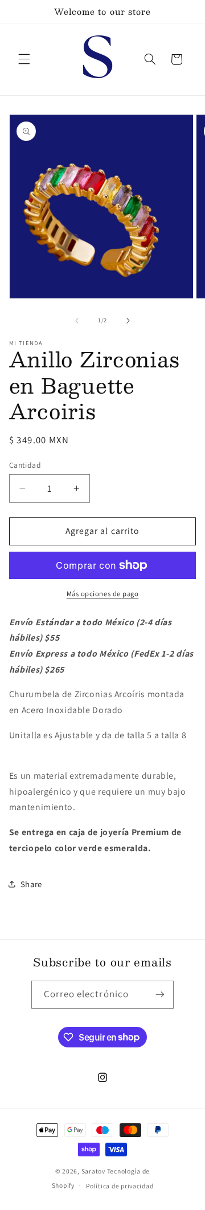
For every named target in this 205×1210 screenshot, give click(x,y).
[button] (24, 59)
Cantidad (25, 465)
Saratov (93, 1171)
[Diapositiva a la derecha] (128, 320)
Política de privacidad (119, 1185)
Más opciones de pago (103, 593)
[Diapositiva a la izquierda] (76, 320)
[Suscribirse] (160, 995)
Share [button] (31, 884)
